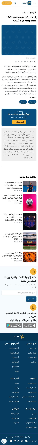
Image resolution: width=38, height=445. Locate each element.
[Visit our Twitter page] (19, 440)
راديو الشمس (31, 343)
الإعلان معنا (15, 414)
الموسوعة (15, 392)
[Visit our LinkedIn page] (12, 440)
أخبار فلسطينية (14, 348)
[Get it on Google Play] (14, 325)
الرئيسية (32, 12)
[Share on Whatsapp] (16, 62)
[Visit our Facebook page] (26, 440)
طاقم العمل (32, 418)
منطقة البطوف (31, 401)
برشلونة (32, 102)
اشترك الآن (31, 299)
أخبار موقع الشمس (12, 343)
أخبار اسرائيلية (14, 353)
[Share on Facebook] (25, 62)
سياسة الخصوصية (31, 423)
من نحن (34, 414)
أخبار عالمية (15, 362)
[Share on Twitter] (22, 62)
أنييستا (23, 102)
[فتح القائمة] (34, 3)
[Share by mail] (19, 62)
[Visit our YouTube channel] (15, 440)
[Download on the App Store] (29, 325)
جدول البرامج (32, 357)
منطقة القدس (32, 383)
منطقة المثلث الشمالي (29, 397)
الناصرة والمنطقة (31, 388)
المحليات (33, 378)
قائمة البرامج (32, 353)
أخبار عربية (16, 357)
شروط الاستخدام (31, 427)
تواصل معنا (15, 418)
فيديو (17, 371)
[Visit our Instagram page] (23, 440)
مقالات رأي (15, 366)
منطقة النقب (32, 392)
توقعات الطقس (14, 401)
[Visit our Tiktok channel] (8, 440)
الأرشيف (16, 423)
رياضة (24, 13)
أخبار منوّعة (15, 378)
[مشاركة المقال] (28, 62)
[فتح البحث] (15, 3)
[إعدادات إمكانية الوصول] (3, 441)
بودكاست (33, 362)
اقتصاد (16, 383)
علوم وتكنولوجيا (14, 397)
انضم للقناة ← (19, 122)
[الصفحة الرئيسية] (26, 3)
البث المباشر (6, 3)
